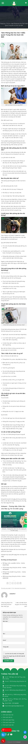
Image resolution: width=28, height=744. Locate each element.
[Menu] (2, 3)
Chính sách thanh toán (9, 722)
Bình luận (5, 621)
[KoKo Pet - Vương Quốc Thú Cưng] (14, 3)
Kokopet (3, 535)
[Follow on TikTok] (8, 735)
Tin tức (8, 23)
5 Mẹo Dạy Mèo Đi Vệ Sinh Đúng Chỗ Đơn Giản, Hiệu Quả (6, 604)
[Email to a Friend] (15, 583)
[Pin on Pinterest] (18, 583)
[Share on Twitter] (12, 583)
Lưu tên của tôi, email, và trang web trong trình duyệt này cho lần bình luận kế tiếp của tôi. (14, 656)
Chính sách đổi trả (7, 717)
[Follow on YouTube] (11, 735)
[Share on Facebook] (10, 583)
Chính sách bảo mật (8, 715)
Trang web (5, 646)
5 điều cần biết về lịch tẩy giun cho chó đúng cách (21, 604)
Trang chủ (2, 23)
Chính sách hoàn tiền (8, 725)
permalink (23, 588)
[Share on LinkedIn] (20, 583)
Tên (4, 633)
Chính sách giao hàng (8, 720)
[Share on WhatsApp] (7, 583)
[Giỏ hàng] (26, 3)
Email (4, 640)
